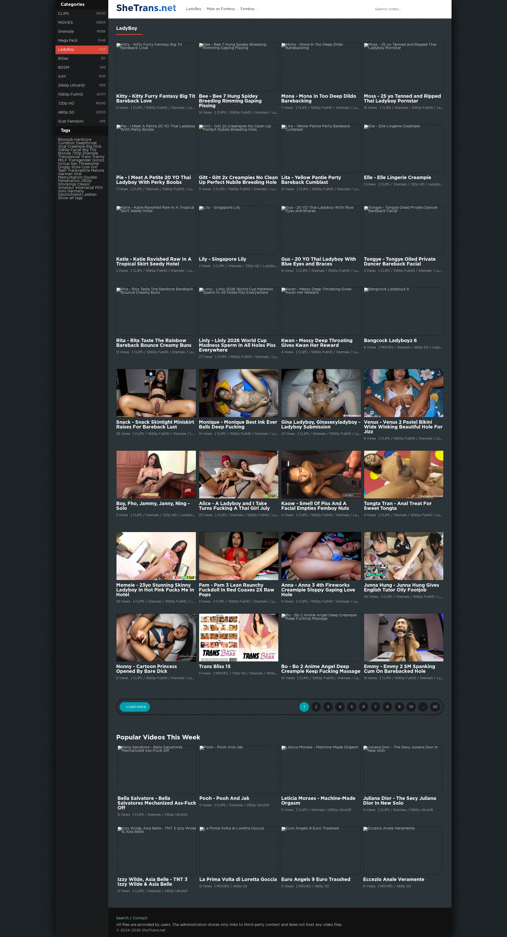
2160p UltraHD (71, 85)
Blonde (64, 153)
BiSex (63, 58)
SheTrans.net (146, 8)
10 (411, 706)
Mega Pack (68, 40)
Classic (83, 184)
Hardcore (82, 139)
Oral (78, 174)
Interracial (84, 187)
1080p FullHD (70, 94)
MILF (62, 160)
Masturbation (70, 177)
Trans (86, 157)
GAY (62, 76)
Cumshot (66, 143)
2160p (86, 181)
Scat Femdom (70, 121)
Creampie (76, 146)
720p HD (66, 103)
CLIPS (63, 13)
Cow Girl (89, 167)
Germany (75, 191)
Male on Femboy (221, 9)
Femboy (248, 9)
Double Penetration (77, 179)
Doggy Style (69, 167)
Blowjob (65, 139)
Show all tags (70, 198)
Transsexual (69, 157)
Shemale (66, 31)
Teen (62, 170)
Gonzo (98, 160)
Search (122, 918)
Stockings (67, 184)
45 (435, 706)
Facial (76, 150)
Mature (97, 170)
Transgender (79, 160)
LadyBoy (66, 49)
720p (76, 153)
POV (99, 187)
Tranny (98, 157)
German (65, 174)
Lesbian (89, 194)
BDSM (63, 67)
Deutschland (69, 194)
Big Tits (89, 150)
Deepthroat (86, 143)
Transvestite (79, 170)
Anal (62, 146)
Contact (140, 918)
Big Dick (93, 146)
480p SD (66, 112)
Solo (62, 191)
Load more (136, 706)
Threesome (88, 163)
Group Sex (67, 163)
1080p (63, 150)
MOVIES (65, 22)
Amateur (66, 187)
